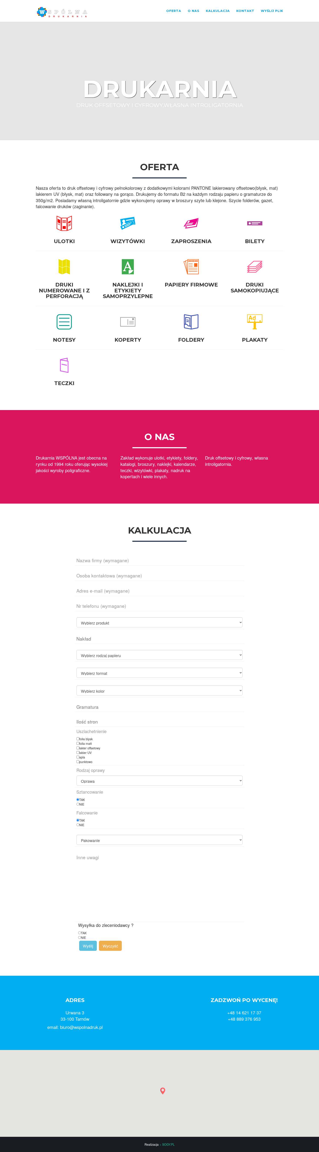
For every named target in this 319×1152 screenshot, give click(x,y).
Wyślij (88, 946)
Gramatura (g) (85, 706)
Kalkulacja (218, 11)
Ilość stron (82, 721)
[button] (162, 1091)
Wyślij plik (272, 11)
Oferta (173, 11)
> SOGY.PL (167, 1144)
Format (80, 670)
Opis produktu (85, 620)
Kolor (79, 688)
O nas (193, 11)
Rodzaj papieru (85, 653)
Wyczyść (110, 946)
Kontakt (245, 11)
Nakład (81, 638)
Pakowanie (83, 838)
